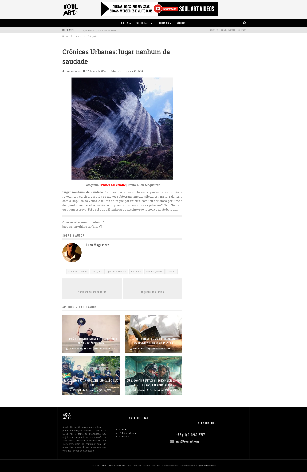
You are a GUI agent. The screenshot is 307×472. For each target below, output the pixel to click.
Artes (125, 23)
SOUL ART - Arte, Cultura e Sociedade (108, 465)
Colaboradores (228, 30)
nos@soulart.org (187, 441)
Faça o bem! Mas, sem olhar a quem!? (99, 30)
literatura (136, 271)
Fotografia (116, 71)
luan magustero (154, 271)
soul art (172, 271)
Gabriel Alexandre (113, 185)
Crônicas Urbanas (77, 271)
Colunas (163, 23)
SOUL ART (77, 390)
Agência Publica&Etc (206, 465)
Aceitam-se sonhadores (92, 292)
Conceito (214, 30)
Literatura (128, 71)
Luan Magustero (73, 71)
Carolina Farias (75, 348)
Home (65, 36)
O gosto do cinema (152, 292)
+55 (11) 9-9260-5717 (190, 434)
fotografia (97, 271)
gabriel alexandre (117, 271)
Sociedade (143, 23)
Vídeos (181, 23)
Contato (242, 30)
